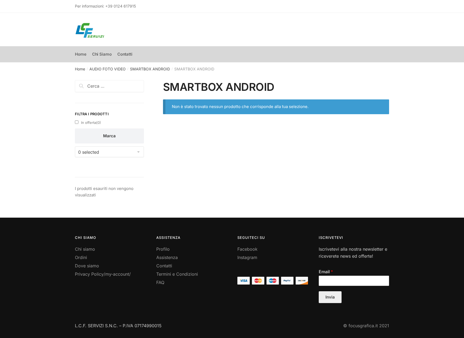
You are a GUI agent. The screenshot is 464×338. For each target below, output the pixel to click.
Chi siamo (85, 249)
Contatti (164, 265)
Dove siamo (87, 265)
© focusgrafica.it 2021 (366, 325)
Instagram (247, 257)
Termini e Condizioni (177, 274)
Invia (330, 297)
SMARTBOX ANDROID (150, 69)
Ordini (81, 257)
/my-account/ (117, 274)
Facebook (247, 249)
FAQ (160, 282)
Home (80, 69)
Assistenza (167, 257)
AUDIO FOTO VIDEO (107, 69)
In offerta (91, 122)
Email (326, 271)
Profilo (163, 249)
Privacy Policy (89, 274)
